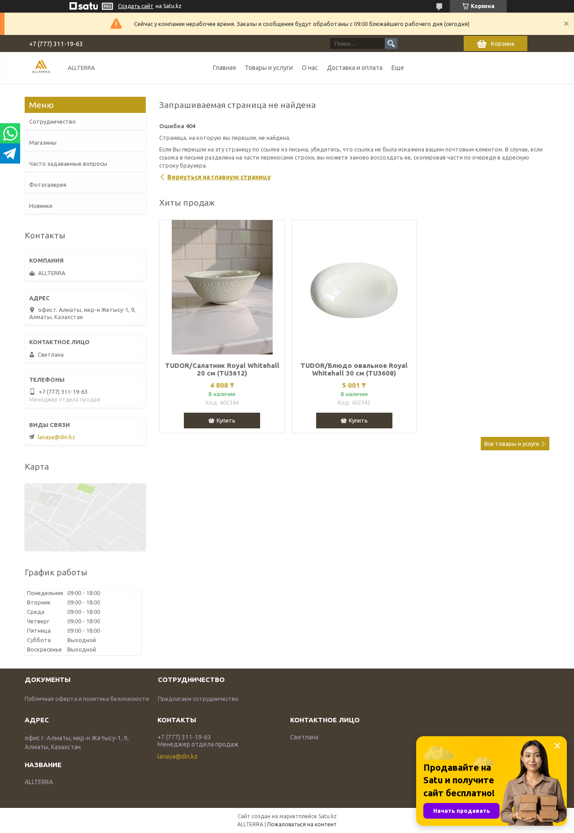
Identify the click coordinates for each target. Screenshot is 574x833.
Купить (226, 420)
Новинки (40, 206)
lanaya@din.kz (56, 437)
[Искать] (391, 43)
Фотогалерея (47, 184)
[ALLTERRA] (41, 67)
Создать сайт (135, 6)
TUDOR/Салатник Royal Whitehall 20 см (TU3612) (222, 369)
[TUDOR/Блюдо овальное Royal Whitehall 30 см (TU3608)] (354, 287)
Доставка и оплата (355, 67)
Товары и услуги (269, 67)
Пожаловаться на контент (302, 824)
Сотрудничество (52, 121)
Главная (224, 67)
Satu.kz (327, 816)
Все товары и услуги (511, 443)
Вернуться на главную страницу (219, 177)
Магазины (43, 142)
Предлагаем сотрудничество (198, 698)
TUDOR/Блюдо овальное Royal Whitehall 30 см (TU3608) (354, 369)
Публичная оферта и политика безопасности (87, 698)
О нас (310, 67)
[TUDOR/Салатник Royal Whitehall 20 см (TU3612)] (222, 287)
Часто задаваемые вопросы (68, 163)
